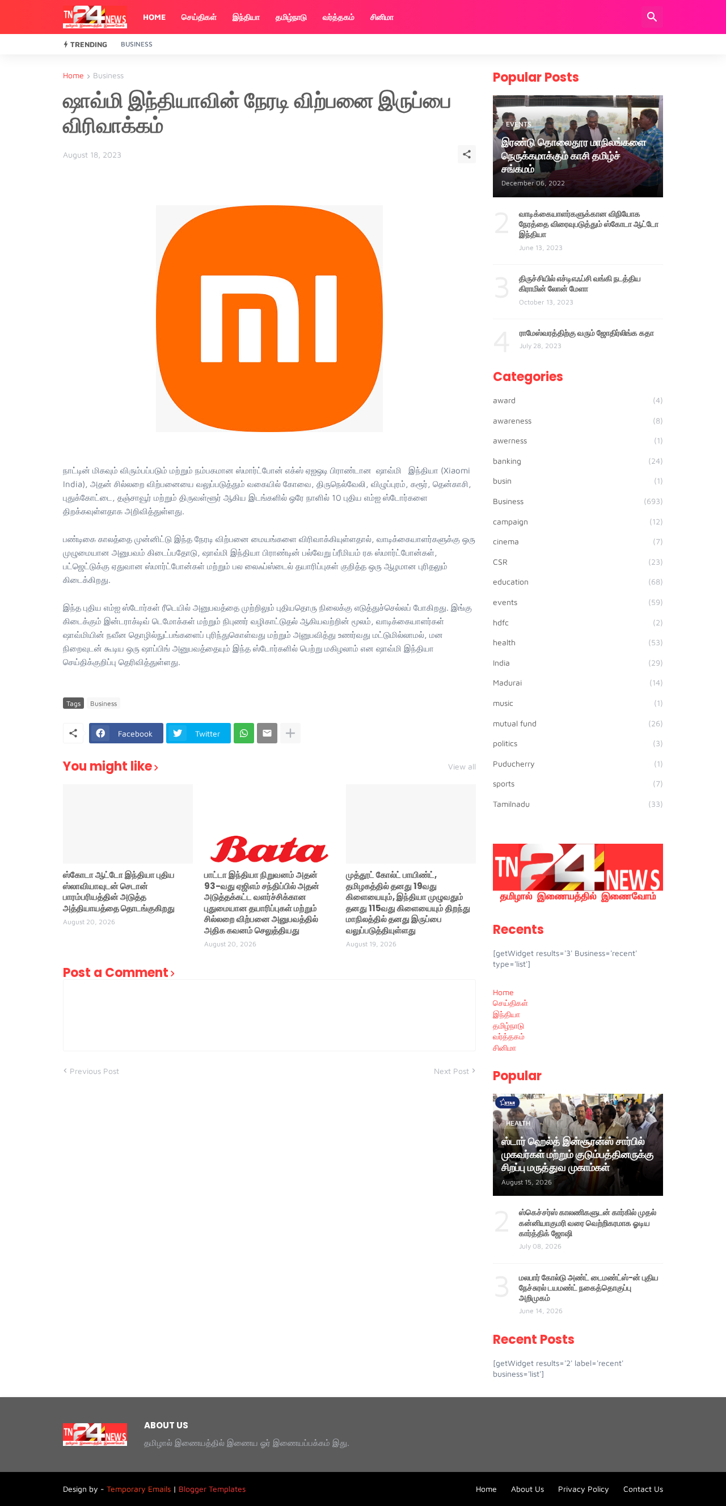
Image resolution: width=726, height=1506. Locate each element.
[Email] (267, 733)
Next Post (451, 1071)
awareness (578, 420)
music (578, 703)
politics (578, 743)
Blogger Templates (212, 1489)
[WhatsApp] (244, 733)
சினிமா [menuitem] (504, 1047)
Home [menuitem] (503, 992)
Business (137, 44)
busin (578, 480)
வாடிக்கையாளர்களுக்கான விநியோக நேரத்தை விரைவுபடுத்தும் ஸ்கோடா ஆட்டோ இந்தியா (589, 224)
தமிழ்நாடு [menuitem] (508, 1025)
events (578, 602)
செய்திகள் (199, 17)
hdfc (578, 622)
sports (578, 783)
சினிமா (382, 17)
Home (154, 17)
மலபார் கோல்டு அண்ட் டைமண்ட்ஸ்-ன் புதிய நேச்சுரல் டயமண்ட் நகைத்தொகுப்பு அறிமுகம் (589, 1288)
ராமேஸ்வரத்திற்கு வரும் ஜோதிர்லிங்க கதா (587, 333)
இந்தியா (246, 17)
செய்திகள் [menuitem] (510, 1003)
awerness (578, 440)
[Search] (652, 17)
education (578, 581)
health (578, 642)
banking (578, 461)
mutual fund (578, 723)
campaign (578, 521)
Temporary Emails (139, 1489)
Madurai (578, 682)
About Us (527, 1489)
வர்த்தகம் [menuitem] (509, 1036)
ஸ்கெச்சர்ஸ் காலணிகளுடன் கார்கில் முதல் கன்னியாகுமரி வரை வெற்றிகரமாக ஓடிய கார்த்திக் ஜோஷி (587, 1222)
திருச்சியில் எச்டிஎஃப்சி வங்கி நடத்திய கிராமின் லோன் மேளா (580, 283)
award (578, 400)
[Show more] (290, 733)
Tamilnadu (578, 804)
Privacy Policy (583, 1489)
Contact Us (643, 1489)
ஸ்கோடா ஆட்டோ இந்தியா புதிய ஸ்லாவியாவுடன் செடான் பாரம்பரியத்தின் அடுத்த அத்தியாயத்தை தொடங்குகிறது (119, 891)
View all (462, 767)
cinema (578, 541)
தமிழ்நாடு (291, 17)
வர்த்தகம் (338, 17)
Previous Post (94, 1071)
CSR (578, 561)
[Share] (467, 154)
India (578, 662)
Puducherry (578, 763)
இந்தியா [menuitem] (506, 1014)
